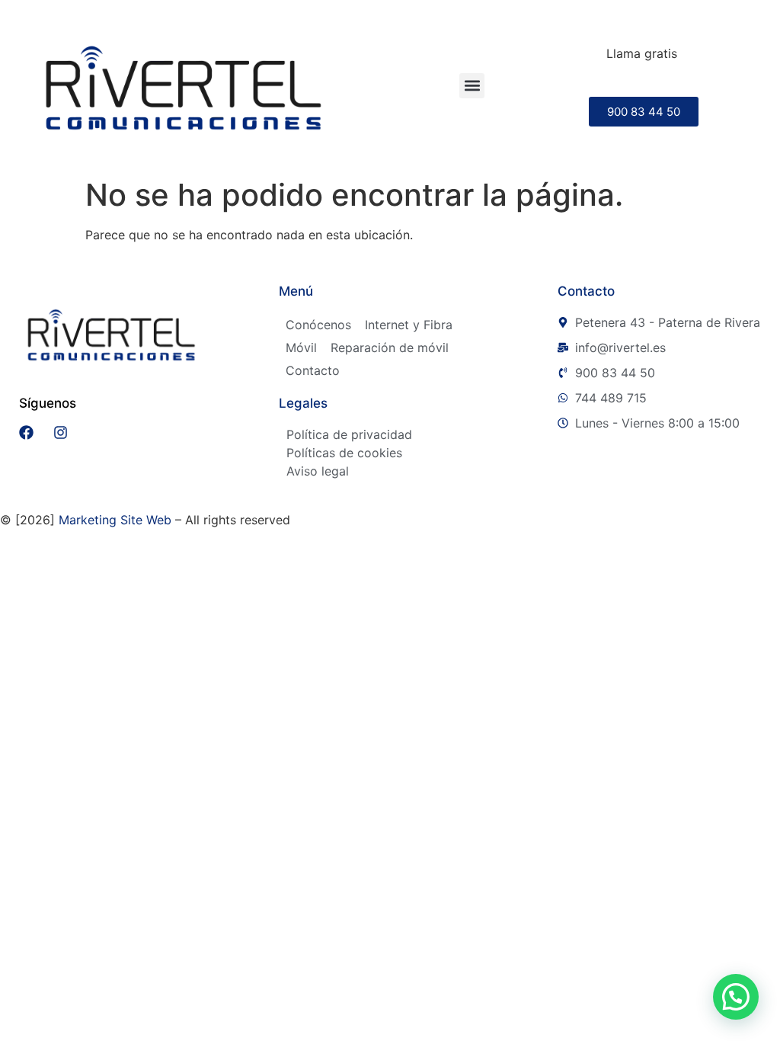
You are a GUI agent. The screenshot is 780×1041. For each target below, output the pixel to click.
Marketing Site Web (115, 519)
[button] (471, 85)
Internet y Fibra (408, 324)
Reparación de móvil (390, 347)
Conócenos (318, 324)
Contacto (313, 370)
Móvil (301, 347)
